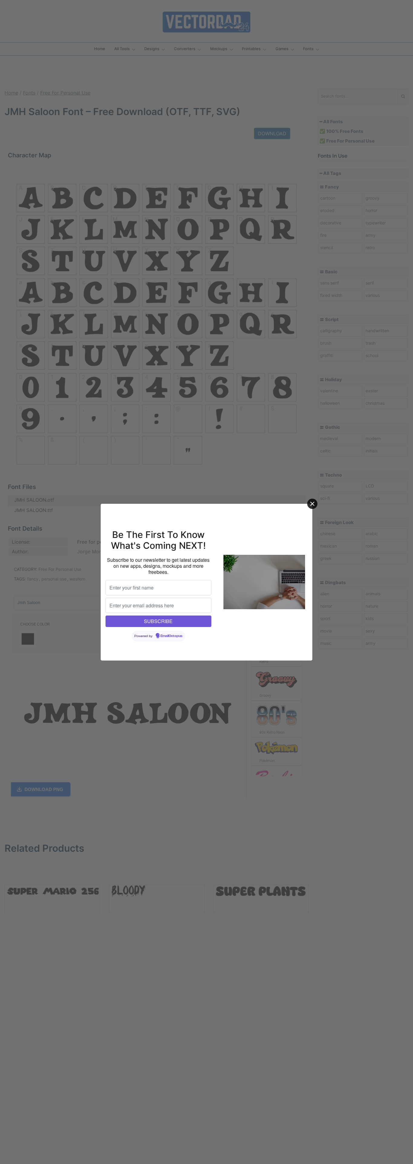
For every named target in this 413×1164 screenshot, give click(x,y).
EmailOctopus (171, 636)
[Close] (312, 504)
